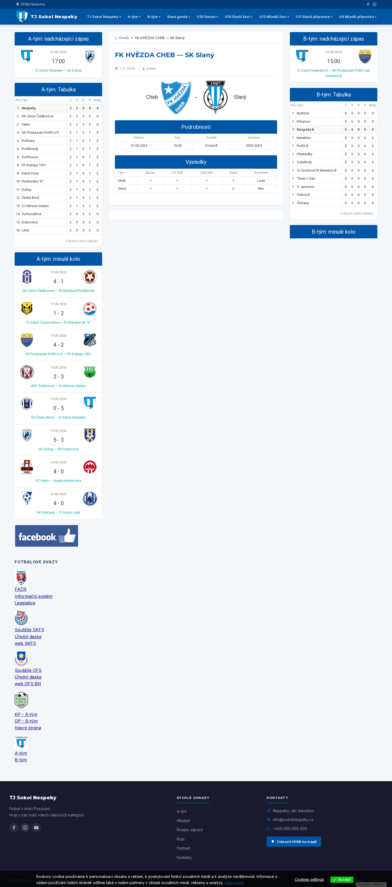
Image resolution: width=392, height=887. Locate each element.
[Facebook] (368, 4)
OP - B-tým (26, 721)
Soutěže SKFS (29, 629)
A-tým (133, 16)
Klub (181, 839)
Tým (25, 100)
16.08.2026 (58, 494)
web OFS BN (28, 683)
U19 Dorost (206, 16)
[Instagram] (374, 4)
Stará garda (177, 16)
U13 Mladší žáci (272, 16)
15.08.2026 (58, 272)
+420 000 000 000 (290, 828)
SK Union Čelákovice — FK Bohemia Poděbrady (58, 291)
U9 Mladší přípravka (356, 16)
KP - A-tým (26, 714)
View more (234, 882)
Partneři (183, 848)
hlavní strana (28, 727)
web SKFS (25, 643)
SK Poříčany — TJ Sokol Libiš (58, 512)
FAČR (20, 589)
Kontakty (184, 857)
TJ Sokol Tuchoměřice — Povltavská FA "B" (58, 322)
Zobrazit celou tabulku (81, 241)
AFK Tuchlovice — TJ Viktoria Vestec (58, 386)
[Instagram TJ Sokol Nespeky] (25, 827)
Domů (123, 38)
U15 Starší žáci (237, 16)
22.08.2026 (58, 52)
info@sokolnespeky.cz (293, 819)
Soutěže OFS (28, 670)
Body (97, 100)
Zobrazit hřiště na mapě (297, 841)
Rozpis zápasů (190, 829)
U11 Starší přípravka (313, 16)
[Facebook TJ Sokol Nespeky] (13, 827)
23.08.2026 (333, 52)
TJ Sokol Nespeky (102, 16)
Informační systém (34, 596)
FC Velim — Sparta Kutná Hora (58, 481)
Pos (18, 100)
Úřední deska (28, 636)
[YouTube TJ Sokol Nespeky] (36, 827)
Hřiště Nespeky (33, 4)
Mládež (183, 820)
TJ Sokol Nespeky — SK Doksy (58, 70)
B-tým (152, 16)
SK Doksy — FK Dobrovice (58, 449)
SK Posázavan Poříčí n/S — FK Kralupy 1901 (58, 354)
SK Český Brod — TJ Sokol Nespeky (58, 417)
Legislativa (25, 603)
